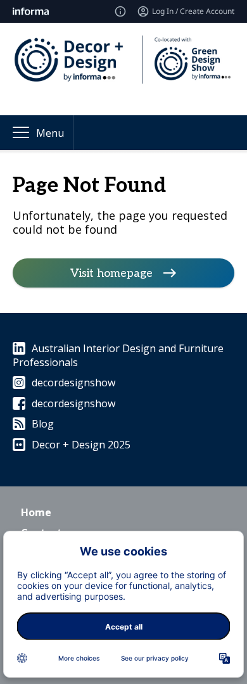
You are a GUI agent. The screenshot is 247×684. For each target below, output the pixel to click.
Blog (43, 424)
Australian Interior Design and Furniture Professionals (118, 355)
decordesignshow (73, 383)
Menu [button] (50, 133)
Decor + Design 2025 (81, 445)
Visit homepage (111, 272)
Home (36, 512)
